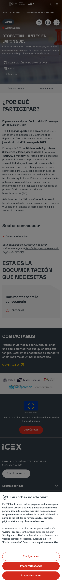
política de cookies (48, 542)
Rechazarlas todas (31, 566)
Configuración (31, 556)
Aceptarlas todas (31, 575)
